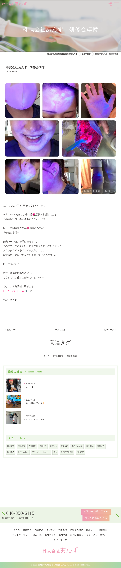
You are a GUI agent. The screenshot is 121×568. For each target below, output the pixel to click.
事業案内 (64, 446)
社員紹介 (100, 446)
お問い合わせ (23, 452)
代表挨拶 (42, 446)
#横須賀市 (72, 356)
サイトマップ (60, 540)
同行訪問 (80, 452)
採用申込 (10, 452)
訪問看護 (21, 446)
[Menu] (116, 3)
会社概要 (32, 446)
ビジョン (53, 446)
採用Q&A (90, 446)
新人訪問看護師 (67, 452)
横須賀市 (10, 446)
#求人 (47, 356)
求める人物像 (77, 446)
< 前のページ (11, 330)
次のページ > (110, 330)
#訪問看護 (58, 356)
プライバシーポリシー (41, 452)
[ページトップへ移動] (116, 515)
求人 (55, 452)
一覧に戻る (60, 330)
